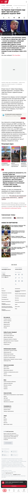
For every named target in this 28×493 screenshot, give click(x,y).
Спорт (5, 415)
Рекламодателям (5, 299)
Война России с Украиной (10, 332)
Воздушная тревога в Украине (10, 339)
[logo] (5, 2)
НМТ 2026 (6, 398)
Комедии (5, 386)
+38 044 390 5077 (18, 269)
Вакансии (17, 300)
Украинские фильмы (8, 383)
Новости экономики (9, 365)
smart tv (5, 455)
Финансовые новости (8, 370)
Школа (5, 396)
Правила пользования (6, 301)
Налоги (5, 373)
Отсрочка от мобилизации (9, 357)
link (15, 274)
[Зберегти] (24, 18)
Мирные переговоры (8, 337)
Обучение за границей (8, 401)
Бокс (5, 417)
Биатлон (5, 422)
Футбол (5, 419)
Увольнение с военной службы (10, 350)
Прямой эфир (7, 322)
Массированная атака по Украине (11, 340)
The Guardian (16, 55)
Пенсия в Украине (7, 375)
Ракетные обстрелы (8, 333)
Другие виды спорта (8, 424)
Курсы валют (6, 368)
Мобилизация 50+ (7, 352)
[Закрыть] (25, 482)
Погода (5, 327)
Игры (16, 308)
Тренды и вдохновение (9, 411)
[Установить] (14, 484)
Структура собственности (20, 302)
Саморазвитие (7, 400)
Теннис (5, 420)
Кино (5, 380)
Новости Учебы (7, 393)
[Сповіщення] (26, 2)
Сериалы (5, 388)
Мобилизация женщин (8, 354)
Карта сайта (17, 306)
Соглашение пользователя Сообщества (20, 291)
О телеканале (4, 295)
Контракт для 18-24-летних (9, 355)
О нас (3, 288)
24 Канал (3, 5)
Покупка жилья (7, 409)
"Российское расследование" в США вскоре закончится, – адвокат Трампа (13, 197)
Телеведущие (4, 297)
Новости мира (9, 5)
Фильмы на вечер (7, 385)
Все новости (7, 317)
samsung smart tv (14, 455)
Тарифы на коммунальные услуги (11, 372)
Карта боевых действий (9, 335)
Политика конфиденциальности (6, 304)
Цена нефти (6, 366)
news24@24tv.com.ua (6, 269)
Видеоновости (7, 324)
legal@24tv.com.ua (16, 474)
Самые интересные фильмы (10, 381)
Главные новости (7, 319)
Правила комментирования (20, 293)
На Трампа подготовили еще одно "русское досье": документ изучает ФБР (20, 5)
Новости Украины (7, 320)
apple (14, 451)
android (5, 451)
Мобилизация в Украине (10, 348)
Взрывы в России (7, 342)
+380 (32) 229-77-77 (9, 473)
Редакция (3, 290)
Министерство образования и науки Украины (13, 394)
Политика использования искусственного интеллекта (7, 307)
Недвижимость (7, 406)
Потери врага (7, 344)
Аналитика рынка (7, 407)
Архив (16, 304)
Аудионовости (7, 326)
